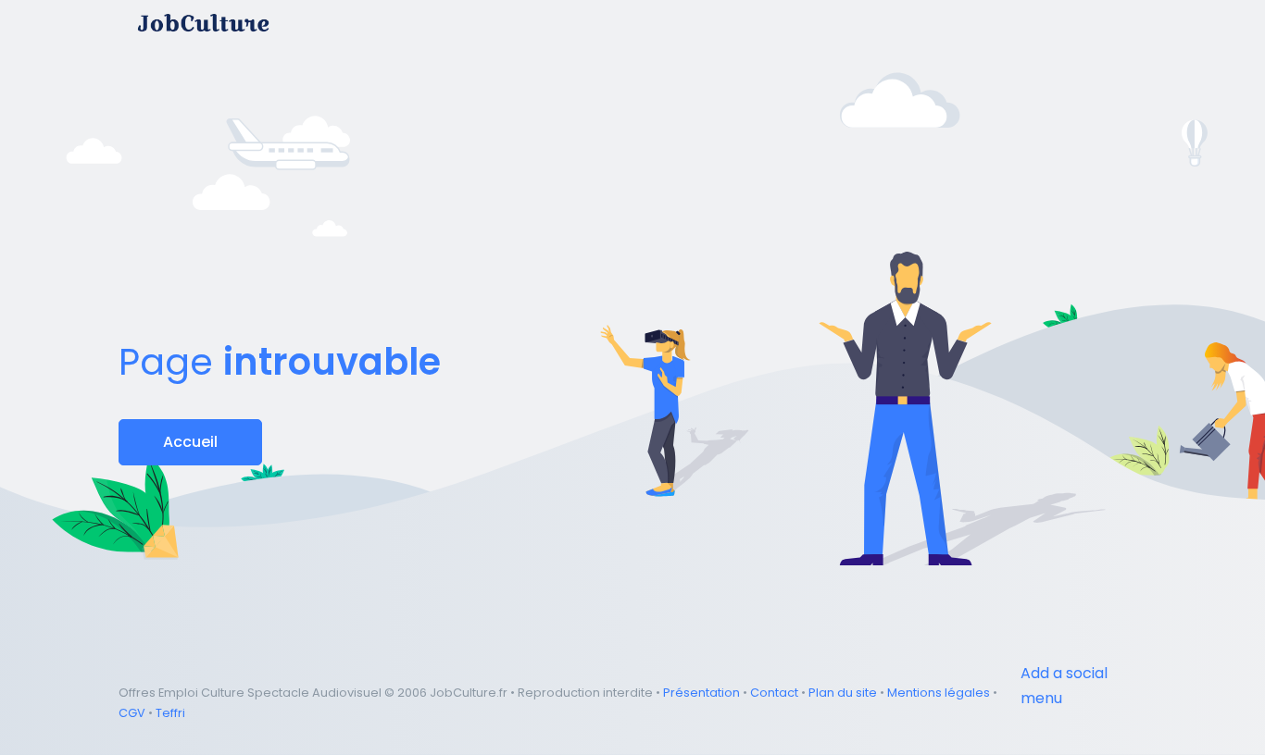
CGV (132, 713)
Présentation (701, 692)
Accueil (190, 441)
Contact (774, 692)
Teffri (170, 713)
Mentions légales (938, 692)
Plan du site (842, 692)
